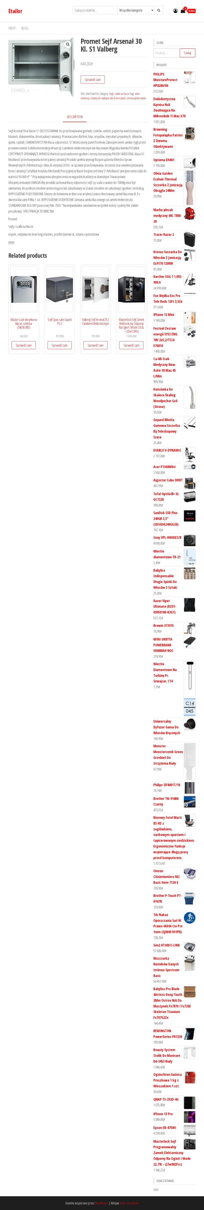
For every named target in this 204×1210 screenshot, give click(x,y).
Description (75, 116)
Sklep (12, 28)
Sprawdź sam (93, 79)
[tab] (78, 117)
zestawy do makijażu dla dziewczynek (108, 98)
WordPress (101, 1203)
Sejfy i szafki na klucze (119, 94)
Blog (25, 28)
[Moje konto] (175, 11)
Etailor (15, 11)
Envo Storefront (129, 1203)
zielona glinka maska (136, 98)
